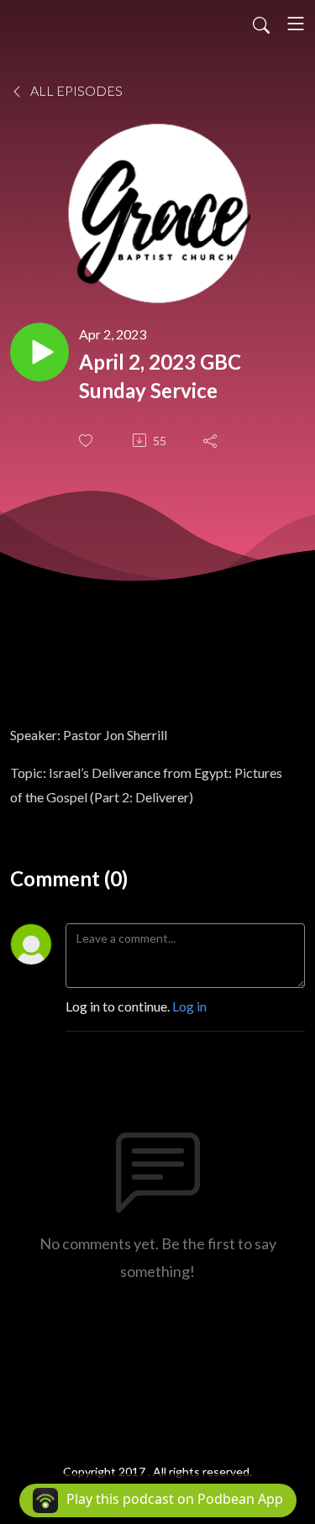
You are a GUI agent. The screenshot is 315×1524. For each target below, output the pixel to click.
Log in (189, 1006)
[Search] (261, 23)
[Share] (212, 440)
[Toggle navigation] (295, 23)
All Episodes (75, 90)
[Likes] (87, 440)
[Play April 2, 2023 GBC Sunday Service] (39, 352)
